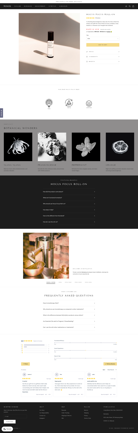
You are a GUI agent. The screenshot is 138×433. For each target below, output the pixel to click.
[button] (93, 18)
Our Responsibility (44, 413)
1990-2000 (78, 282)
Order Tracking (65, 413)
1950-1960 (68, 282)
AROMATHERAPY (40, 6)
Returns (86, 410)
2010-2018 (88, 282)
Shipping (86, 413)
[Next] (115, 384)
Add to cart (102, 45)
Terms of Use (87, 418)
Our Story (42, 410)
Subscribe (9, 421)
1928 (60, 282)
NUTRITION (52, 6)
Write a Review (112, 364)
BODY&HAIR (28, 6)
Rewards (64, 410)
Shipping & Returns (66, 415)
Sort (104, 369)
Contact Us (42, 415)
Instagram (42, 418)
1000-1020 (50, 282)
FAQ (63, 418)
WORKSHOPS (63, 6)
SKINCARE (17, 6)
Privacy (86, 415)
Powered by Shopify (127, 428)
